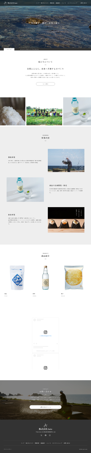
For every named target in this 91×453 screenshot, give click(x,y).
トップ (37, 3)
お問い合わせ (83, 3)
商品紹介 (58, 3)
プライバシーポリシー (8, 449)
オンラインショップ (72, 3)
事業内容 (52, 3)
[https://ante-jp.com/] (41, 435)
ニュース (64, 3)
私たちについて (44, 3)
